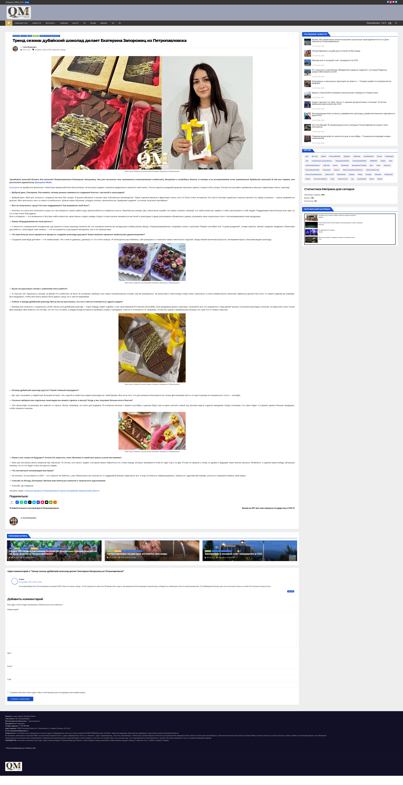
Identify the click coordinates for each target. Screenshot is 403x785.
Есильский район (334, 156)
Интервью (16, 35)
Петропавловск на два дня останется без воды (137, 553)
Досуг (76, 23)
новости (336, 170)
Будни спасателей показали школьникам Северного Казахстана (345, 93)
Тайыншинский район (342, 161)
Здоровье (347, 156)
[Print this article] (50, 502)
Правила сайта (31, 748)
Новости (36, 23)
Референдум (389, 156)
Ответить (291, 591)
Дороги (323, 156)
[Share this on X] (29, 502)
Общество (34, 548)
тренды (63, 50)
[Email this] (46, 502)
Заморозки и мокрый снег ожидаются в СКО (233, 553)
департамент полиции (359, 165)
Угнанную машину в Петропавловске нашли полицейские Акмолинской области (61, 491)
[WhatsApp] (21, 502)
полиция (368, 174)
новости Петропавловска (314, 174)
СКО (307, 161)
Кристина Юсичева (128, 557)
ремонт (308, 179)
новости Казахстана (372, 170)
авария (383, 161)
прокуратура (389, 174)
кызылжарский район (312, 170)
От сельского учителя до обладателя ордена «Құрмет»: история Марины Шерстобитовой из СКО (349, 71)
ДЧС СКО (315, 156)
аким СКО (326, 165)
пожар (360, 174)
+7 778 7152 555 (24, 726)
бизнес (335, 165)
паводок (351, 174)
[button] (396, 23)
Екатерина (14, 187)
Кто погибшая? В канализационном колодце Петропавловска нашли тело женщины (350, 126)
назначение (326, 170)
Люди (93, 23)
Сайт (9, 679)
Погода (379, 156)
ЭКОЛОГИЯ (373, 161)
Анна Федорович (29, 47)
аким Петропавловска (313, 165)
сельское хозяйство (320, 179)
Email (10, 666)
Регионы (50, 23)
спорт (332, 179)
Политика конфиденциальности (16, 748)
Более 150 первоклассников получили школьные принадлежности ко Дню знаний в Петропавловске (53, 552)
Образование (25, 548)
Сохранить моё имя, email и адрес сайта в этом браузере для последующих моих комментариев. (48, 692)
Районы (64, 23)
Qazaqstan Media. (43, 182)
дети (371, 165)
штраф (380, 179)
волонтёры (344, 165)
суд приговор (361, 179)
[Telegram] (25, 502)
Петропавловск (368, 156)
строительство (342, 179)
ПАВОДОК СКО (21, 23)
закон (378, 165)
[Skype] (34, 502)
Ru (120, 23)
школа (372, 179)
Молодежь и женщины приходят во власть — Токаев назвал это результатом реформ (351, 82)
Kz (113, 23)
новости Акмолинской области (353, 170)
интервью (38, 50)
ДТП (307, 156)
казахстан (387, 165)
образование (341, 174)
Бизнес (104, 23)
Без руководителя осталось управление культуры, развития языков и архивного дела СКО (353, 114)
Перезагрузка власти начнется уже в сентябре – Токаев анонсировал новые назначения (351, 137)
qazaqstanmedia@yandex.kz (19, 731)
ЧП (84, 23)
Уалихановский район (359, 161)
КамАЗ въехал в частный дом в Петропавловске (35, 508)
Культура (23, 35)
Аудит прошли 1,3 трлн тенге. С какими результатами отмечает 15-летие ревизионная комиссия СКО (349, 103)
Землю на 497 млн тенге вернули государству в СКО (267, 508)
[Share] (38, 502)
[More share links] (55, 502)
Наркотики (357, 156)
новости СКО (46, 50)
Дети (11, 548)
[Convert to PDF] (42, 502)
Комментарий (13, 609)
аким (390, 161)
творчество (56, 50)
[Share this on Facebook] (17, 502)
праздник (378, 174)
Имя (9, 653)
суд (352, 179)
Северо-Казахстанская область (50, 35)
